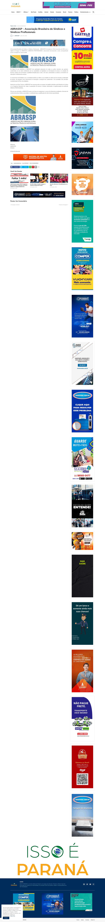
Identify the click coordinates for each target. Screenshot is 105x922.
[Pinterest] (33, 167)
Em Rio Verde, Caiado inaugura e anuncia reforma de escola (38, 184)
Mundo (52, 12)
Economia (58, 12)
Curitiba (40, 12)
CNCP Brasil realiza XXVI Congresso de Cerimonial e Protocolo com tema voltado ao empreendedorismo (18, 185)
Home (12, 12)
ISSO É (18, 12)
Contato (87, 920)
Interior (46, 12)
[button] (90, 12)
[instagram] (93, 884)
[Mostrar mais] (38, 167)
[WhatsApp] (30, 167)
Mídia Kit (93, 920)
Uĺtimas (26, 12)
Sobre (82, 920)
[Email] (36, 167)
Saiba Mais (12, 916)
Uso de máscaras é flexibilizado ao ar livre (59, 184)
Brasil (64, 12)
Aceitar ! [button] (6, 918)
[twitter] (87, 884)
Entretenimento (84, 12)
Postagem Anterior (15, 204)
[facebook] (84, 884)
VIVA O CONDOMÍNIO (34, 163)
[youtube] (90, 884)
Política (76, 12)
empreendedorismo (21, 26)
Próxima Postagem (63, 204)
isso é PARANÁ (25, 163)
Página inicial (13, 26)
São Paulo (33, 12)
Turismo (70, 12)
